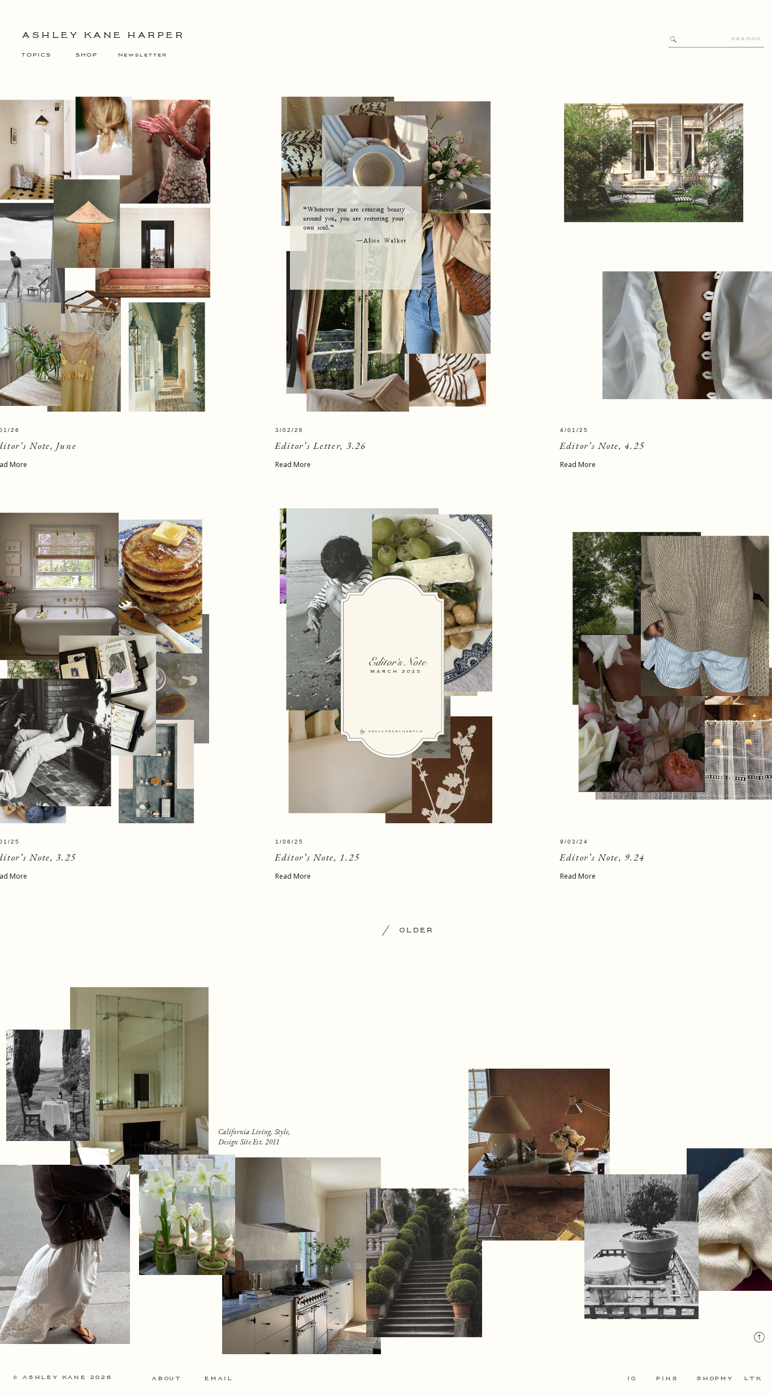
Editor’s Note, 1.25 (317, 857)
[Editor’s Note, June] (386, 254)
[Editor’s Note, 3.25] (386, 665)
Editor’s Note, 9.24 (602, 857)
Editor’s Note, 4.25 (602, 445)
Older (416, 930)
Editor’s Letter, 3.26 (320, 445)
